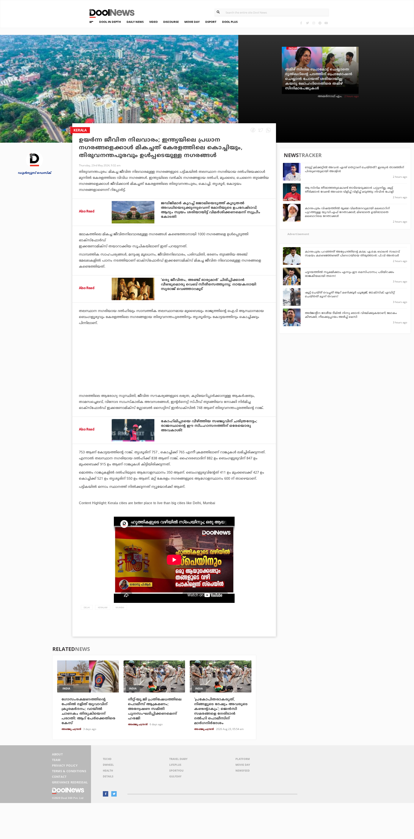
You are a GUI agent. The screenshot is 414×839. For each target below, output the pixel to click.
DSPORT (210, 22)
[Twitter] (307, 23)
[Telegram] (320, 23)
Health (108, 770)
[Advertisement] (174, 371)
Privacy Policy (65, 765)
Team (56, 760)
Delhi (87, 607)
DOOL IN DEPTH (110, 22)
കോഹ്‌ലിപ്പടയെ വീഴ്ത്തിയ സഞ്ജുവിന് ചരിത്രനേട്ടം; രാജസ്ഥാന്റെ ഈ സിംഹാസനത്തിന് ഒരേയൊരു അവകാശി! (209, 426)
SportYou (176, 770)
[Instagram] (313, 23)
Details (108, 776)
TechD (107, 759)
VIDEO (153, 22)
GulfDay (175, 776)
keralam (102, 607)
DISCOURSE (171, 22)
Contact (59, 777)
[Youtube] (326, 23)
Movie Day (242, 765)
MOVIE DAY (192, 22)
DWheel (108, 765)
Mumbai (120, 607)
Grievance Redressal (70, 782)
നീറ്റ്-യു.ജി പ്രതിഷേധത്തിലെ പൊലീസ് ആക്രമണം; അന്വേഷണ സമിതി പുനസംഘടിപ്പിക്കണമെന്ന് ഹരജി (155, 709)
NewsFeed (242, 770)
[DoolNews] (110, 13)
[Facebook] (301, 23)
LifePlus (175, 765)
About (57, 754)
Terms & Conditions (69, 771)
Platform (242, 759)
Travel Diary (178, 759)
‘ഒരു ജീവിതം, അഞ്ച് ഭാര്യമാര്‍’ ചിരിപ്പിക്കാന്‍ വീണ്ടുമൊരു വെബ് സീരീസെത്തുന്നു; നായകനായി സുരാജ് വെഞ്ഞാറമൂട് (208, 284)
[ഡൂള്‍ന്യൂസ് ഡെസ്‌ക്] (34, 160)
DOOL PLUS (230, 22)
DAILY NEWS (135, 22)
